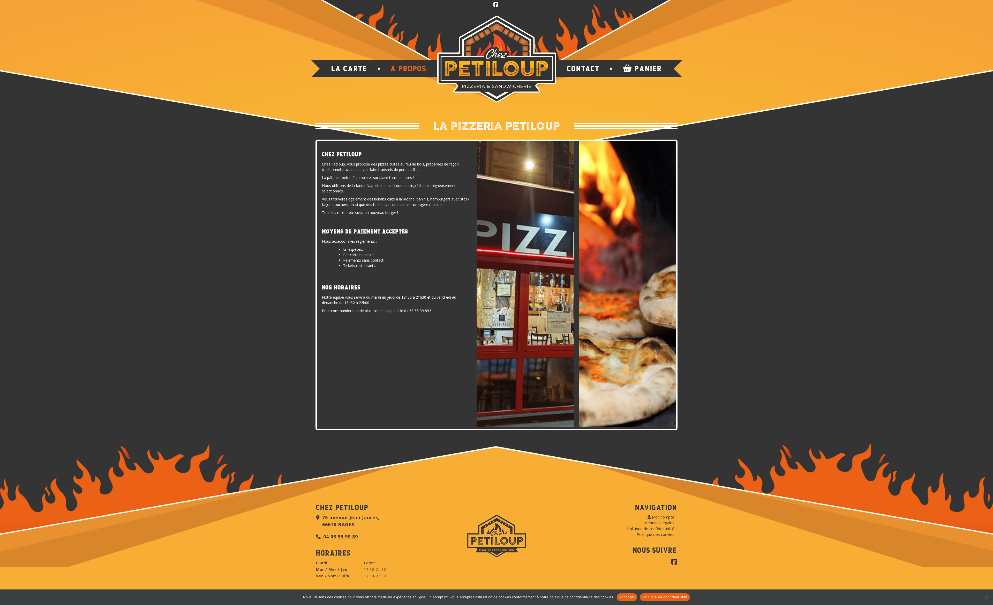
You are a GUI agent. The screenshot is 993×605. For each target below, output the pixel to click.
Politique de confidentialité (650, 528)
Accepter (627, 597)
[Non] (986, 597)
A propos (408, 68)
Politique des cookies (655, 534)
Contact (583, 68)
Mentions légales (659, 522)
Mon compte (662, 517)
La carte (349, 68)
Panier (647, 68)
